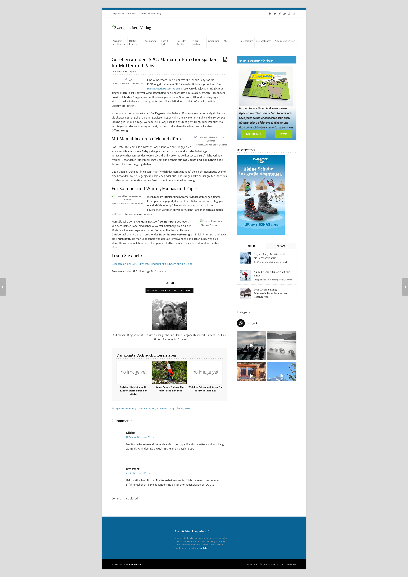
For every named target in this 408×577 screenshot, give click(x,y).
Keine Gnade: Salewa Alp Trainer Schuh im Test (170, 389)
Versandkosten (263, 40)
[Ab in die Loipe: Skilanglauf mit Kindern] (245, 275)
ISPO (187, 408)
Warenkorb (213, 40)
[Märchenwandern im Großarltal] (3, 287)
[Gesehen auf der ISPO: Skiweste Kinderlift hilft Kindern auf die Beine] (405, 287)
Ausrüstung (151, 40)
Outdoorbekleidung (146, 408)
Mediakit (204, 548)
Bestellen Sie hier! (181, 42)
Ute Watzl (133, 469)
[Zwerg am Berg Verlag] (131, 27)
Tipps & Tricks (164, 42)
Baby (181, 408)
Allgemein (119, 408)
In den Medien (196, 42)
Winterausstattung (166, 408)
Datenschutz (246, 40)
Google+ (165, 290)
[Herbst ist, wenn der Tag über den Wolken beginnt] (251, 376)
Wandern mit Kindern (119, 42)
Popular (281, 246)
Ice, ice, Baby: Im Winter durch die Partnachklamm (271, 255)
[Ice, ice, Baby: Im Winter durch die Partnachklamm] (245, 258)
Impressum (118, 13)
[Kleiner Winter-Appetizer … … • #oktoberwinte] (281, 376)
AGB (226, 40)
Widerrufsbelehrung (285, 40)
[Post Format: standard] (225, 59)
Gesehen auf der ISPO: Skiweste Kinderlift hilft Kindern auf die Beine (152, 264)
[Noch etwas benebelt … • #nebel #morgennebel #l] (281, 345)
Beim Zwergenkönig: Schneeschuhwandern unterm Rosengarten (271, 293)
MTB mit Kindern (133, 42)
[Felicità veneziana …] (251, 345)
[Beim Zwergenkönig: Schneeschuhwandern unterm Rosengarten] (245, 293)
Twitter (178, 290)
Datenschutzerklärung (150, 13)
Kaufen (284, 134)
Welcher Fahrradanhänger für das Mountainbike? (205, 389)
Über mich (132, 13)
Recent (251, 246)
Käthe (130, 433)
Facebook (152, 290)
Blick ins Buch (253, 134)
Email (189, 290)
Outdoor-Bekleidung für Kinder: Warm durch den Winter (133, 391)
